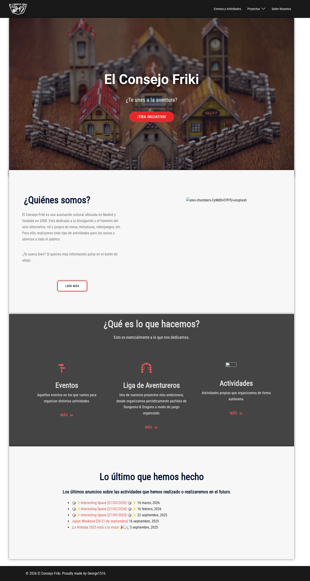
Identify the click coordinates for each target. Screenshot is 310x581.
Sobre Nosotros (281, 9)
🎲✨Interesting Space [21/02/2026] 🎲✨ (104, 509)
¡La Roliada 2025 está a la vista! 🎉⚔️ (100, 527)
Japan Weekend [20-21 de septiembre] (100, 521)
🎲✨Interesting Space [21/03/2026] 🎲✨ (104, 503)
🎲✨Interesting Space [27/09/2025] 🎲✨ (104, 515)
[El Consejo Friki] (18, 9)
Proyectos (253, 9)
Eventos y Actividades (227, 9)
